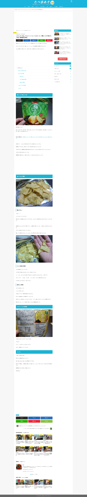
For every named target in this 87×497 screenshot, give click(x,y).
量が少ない (22, 76)
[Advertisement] (34, 20)
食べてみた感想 (21, 73)
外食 (47, 6)
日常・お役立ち (42, 6)
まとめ (19, 88)
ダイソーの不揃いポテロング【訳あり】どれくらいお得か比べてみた (65, 52)
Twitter (36, 474)
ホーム (25, 6)
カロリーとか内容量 (22, 85)
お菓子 (32, 6)
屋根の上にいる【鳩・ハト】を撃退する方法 (65, 38)
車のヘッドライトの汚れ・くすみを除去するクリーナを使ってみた (65, 47)
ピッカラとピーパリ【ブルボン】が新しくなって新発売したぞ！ (65, 34)
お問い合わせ (61, 6)
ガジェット (36, 6)
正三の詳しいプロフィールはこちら (28, 471)
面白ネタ (51, 6)
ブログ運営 (55, 6)
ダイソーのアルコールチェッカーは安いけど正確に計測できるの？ (65, 43)
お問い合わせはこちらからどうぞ (28, 469)
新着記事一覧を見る (62, 58)
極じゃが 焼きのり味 (22, 70)
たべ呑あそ (43, 495)
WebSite (32, 474)
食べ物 (29, 6)
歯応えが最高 (22, 82)
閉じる (21, 67)
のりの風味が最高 (23, 79)
